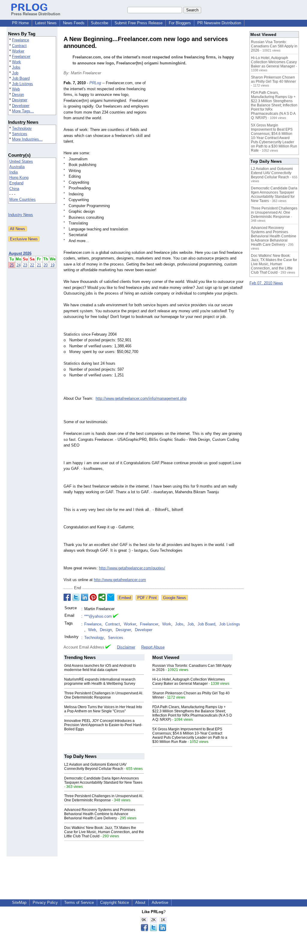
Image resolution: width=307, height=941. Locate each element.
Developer (20, 105)
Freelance (20, 40)
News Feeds (74, 23)
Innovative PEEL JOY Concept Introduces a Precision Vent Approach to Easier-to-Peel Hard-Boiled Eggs (103, 725)
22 (32, 265)
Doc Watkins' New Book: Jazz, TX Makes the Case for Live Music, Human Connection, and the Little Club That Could (104, 832)
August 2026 (20, 253)
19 (52, 265)
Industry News (20, 214)
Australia (17, 167)
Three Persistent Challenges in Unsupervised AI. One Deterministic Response (103, 695)
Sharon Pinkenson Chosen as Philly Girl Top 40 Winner (273, 79)
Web (16, 89)
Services (19, 134)
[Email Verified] (115, 616)
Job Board (21, 78)
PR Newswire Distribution (219, 23)
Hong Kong (18, 177)
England (16, 183)
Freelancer (21, 56)
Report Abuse (153, 647)
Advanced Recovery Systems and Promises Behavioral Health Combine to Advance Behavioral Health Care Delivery (99, 814)
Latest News (46, 23)
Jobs (16, 67)
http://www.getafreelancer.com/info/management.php (141, 398)
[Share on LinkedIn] (84, 597)
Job (15, 73)
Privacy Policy (45, 902)
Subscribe (99, 23)
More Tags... (23, 111)
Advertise (160, 902)
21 (39, 265)
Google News (174, 597)
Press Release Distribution (35, 14)
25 (12, 265)
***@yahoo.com (98, 616)
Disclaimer (126, 647)
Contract (19, 45)
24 (18, 265)
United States (21, 161)
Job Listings (22, 84)
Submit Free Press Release (138, 23)
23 (25, 265)
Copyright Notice (114, 902)
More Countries (22, 199)
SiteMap (19, 902)
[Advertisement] (198, 124)
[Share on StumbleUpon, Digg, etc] (102, 597)
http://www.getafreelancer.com (120, 579)
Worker (18, 51)
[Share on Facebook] (67, 597)
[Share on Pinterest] (93, 597)
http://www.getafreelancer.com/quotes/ (132, 568)
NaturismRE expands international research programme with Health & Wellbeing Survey (100, 681)
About (140, 902)
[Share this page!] (153, 930)
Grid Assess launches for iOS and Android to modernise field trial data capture (100, 667)
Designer (19, 100)
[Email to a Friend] (110, 597)
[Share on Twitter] (75, 597)
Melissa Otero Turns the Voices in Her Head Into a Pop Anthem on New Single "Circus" (103, 709)
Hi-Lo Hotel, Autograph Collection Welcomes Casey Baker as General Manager (188, 681)
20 (45, 265)
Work (16, 62)
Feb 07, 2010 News (266, 283)
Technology (22, 128)
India (13, 172)
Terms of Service (79, 902)
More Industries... (27, 139)
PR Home (20, 23)
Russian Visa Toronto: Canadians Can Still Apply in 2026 (274, 46)
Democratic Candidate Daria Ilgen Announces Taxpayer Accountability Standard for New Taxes (103, 780)
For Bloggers (180, 23)
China (14, 188)
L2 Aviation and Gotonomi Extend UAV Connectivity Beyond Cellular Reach (95, 766)
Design (18, 94)
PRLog (95, 83)
